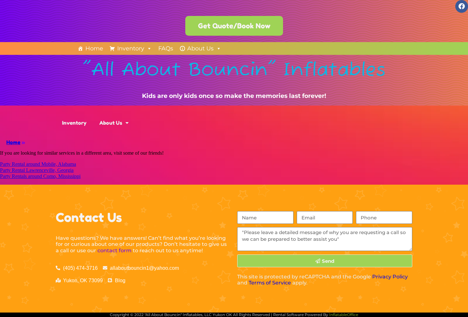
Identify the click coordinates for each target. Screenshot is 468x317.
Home (94, 48)
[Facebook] (461, 6)
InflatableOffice (343, 314)
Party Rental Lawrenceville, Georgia (37, 170)
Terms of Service (270, 283)
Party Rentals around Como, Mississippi (40, 176)
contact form (114, 250)
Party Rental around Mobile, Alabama (38, 164)
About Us (200, 48)
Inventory (130, 48)
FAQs (165, 48)
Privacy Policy (390, 277)
